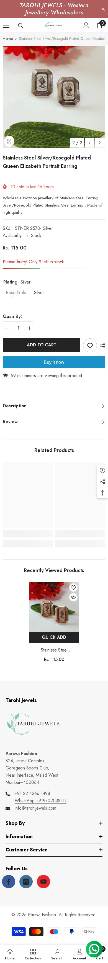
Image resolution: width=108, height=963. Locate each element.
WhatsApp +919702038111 (40, 800)
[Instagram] (26, 881)
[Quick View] (73, 597)
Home (8, 38)
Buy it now (54, 362)
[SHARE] (101, 345)
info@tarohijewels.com (35, 808)
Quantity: (12, 316)
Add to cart (41, 345)
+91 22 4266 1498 (32, 793)
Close (103, 9)
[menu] (6, 25)
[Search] (20, 25)
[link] (28, 533)
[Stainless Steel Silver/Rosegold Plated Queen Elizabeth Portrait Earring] (54, 607)
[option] (54, 97)
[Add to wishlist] (90, 345)
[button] (89, 143)
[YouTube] (43, 881)
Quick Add (54, 637)
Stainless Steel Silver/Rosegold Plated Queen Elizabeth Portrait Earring (54, 650)
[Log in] (86, 25)
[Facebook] (8, 881)
